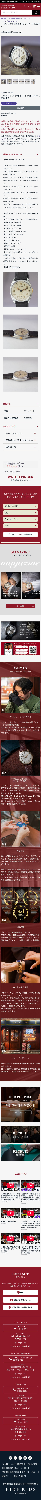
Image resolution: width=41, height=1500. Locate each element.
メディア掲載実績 (17, 1464)
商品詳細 (6, 404)
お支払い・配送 (9, 426)
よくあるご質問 (31, 1464)
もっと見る (20, 606)
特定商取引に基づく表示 (10, 1472)
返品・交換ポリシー (21, 1476)
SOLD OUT (20, 108)
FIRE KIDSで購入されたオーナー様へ (14, 1468)
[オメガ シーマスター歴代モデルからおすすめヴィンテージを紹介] (11, 585)
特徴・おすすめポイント (13, 154)
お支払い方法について (14, 434)
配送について (10, 447)
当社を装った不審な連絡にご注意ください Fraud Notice (21, 2)
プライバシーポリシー (29, 1472)
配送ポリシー (7, 1476)
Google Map (21, 1343)
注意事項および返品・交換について (19, 440)
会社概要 (5, 1464)
